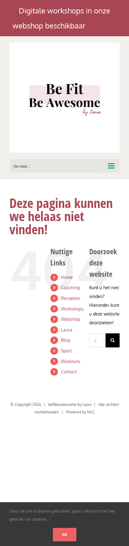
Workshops (72, 308)
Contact (69, 371)
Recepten (70, 298)
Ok (64, 534)
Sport (66, 350)
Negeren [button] (102, 25)
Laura (66, 329)
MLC (91, 412)
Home (67, 277)
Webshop (70, 319)
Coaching (70, 287)
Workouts (70, 361)
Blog (65, 340)
